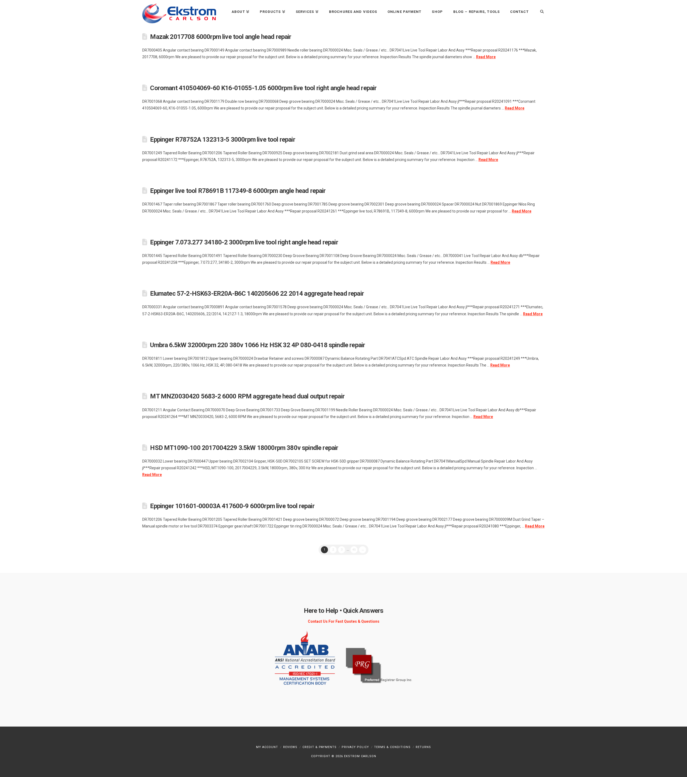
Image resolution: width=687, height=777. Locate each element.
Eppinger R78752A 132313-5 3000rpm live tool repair (222, 139)
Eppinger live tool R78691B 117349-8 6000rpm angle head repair (238, 191)
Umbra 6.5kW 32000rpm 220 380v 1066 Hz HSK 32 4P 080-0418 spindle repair (257, 345)
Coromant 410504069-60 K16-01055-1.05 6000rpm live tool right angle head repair (263, 88)
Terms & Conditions (392, 747)
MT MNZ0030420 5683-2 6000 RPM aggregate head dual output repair (247, 396)
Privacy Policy (355, 747)
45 (354, 549)
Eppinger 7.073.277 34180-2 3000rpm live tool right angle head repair (244, 242)
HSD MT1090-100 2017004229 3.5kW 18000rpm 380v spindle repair (244, 448)
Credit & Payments (319, 747)
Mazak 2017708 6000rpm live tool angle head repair (220, 37)
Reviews (290, 747)
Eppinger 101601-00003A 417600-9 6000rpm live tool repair (232, 506)
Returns (423, 747)
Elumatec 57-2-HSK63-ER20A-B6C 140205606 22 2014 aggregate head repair (257, 293)
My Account (267, 747)
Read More (486, 57)
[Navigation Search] (539, 11)
